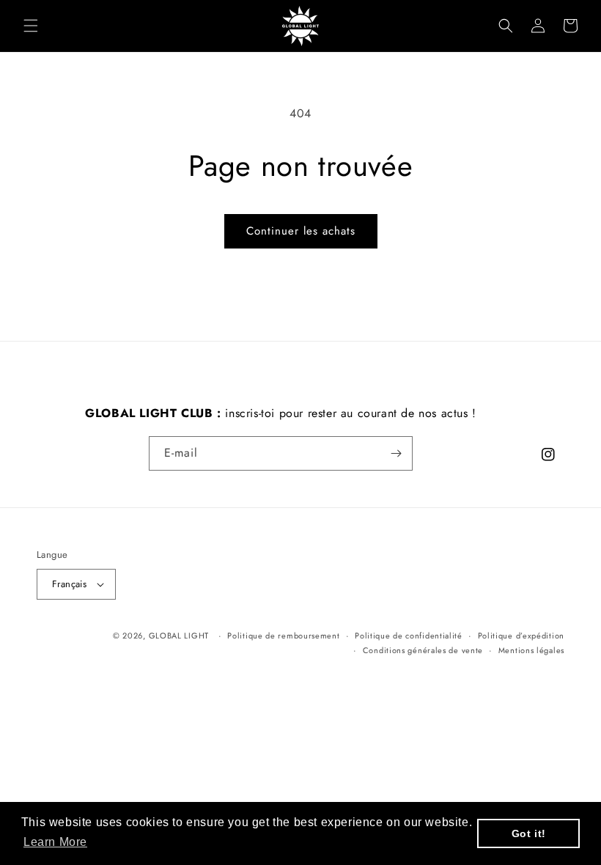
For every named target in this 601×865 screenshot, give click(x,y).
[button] (31, 26)
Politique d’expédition (521, 635)
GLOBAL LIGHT (179, 635)
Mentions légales (531, 650)
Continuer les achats (300, 231)
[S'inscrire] (396, 453)
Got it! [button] (529, 833)
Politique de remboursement (283, 635)
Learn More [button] (55, 842)
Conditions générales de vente (423, 650)
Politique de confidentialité (408, 635)
